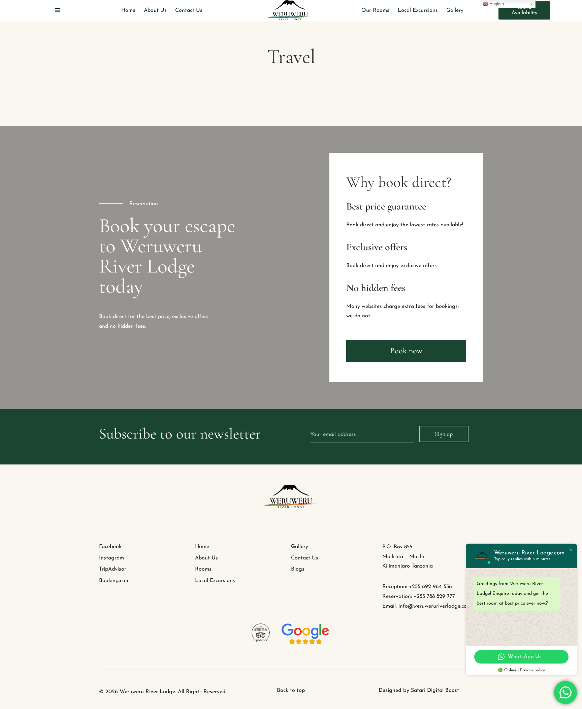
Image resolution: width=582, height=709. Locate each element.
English (496, 3)
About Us (155, 10)
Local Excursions (418, 10)
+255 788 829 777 (434, 596)
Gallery (454, 10)
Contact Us (188, 10)
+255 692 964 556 (430, 586)
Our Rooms (375, 10)
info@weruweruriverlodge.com (434, 606)
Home (128, 10)
